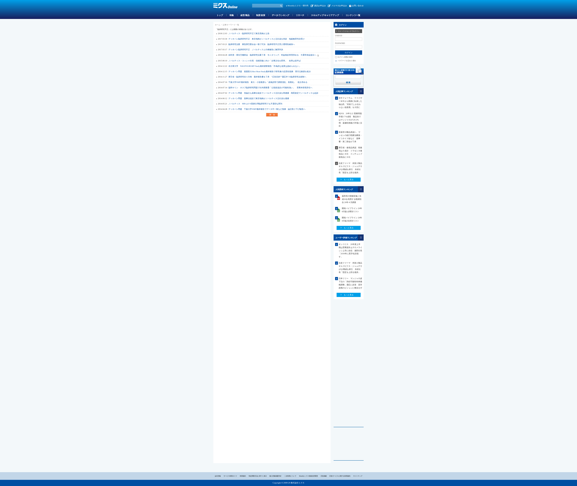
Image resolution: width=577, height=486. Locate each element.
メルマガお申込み (339, 6)
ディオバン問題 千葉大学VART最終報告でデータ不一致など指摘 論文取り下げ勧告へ (266, 109)
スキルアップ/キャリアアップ (325, 15)
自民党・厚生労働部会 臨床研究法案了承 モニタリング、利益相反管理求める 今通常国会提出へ (272, 55)
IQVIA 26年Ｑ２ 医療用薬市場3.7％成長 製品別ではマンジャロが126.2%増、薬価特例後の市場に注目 (350, 119)
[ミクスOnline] (225, 6)
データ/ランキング (280, 15)
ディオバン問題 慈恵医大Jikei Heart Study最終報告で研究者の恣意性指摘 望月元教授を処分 (269, 71)
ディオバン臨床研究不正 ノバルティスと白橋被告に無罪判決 (255, 49)
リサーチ (300, 15)
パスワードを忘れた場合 (347, 61)
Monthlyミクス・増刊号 (298, 6)
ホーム (217, 25)
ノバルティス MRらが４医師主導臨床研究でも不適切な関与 (256, 104)
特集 (232, 15)
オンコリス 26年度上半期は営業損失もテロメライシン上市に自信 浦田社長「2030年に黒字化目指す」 (350, 250)
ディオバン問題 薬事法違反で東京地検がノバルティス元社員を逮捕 (258, 98)
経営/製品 (245, 15)
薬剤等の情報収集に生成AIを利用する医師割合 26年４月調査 (351, 199)
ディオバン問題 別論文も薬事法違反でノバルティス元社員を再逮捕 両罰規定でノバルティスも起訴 (273, 93)
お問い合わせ (358, 6)
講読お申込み (320, 6)
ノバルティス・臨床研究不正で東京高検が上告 (248, 33)
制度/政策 (260, 15)
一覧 (361, 91)
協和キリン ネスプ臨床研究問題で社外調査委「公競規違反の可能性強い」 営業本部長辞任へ (270, 87)
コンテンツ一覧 (353, 15)
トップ (220, 15)
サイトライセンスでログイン (349, 31)
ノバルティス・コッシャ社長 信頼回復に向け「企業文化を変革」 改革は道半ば (264, 61)
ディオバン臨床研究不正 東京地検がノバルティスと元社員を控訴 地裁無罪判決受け (266, 39)
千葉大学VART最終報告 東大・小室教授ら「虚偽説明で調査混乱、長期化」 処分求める (267, 82)
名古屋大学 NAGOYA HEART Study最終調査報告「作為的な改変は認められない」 (264, 66)
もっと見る (349, 179)
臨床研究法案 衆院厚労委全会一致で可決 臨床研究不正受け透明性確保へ (261, 44)
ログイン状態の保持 (345, 57)
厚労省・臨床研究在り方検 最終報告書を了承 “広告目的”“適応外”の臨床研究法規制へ (267, 77)
